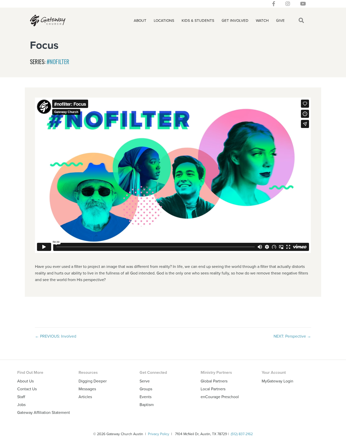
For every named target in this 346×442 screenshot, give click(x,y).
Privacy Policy (158, 434)
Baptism (147, 404)
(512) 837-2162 (242, 434)
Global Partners (214, 381)
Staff (21, 396)
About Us (25, 381)
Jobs (21, 404)
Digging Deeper (93, 381)
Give (280, 20)
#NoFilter (58, 61)
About (140, 20)
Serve (145, 381)
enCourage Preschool (220, 396)
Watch (262, 20)
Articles (85, 396)
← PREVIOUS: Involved (55, 336)
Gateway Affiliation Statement (43, 412)
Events (145, 396)
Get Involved (235, 20)
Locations (164, 20)
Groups (146, 389)
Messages (87, 389)
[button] (302, 20)
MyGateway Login (277, 381)
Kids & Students (198, 20)
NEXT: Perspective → (292, 336)
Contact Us (27, 389)
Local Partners (213, 389)
